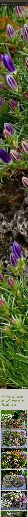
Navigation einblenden (7, 4)
